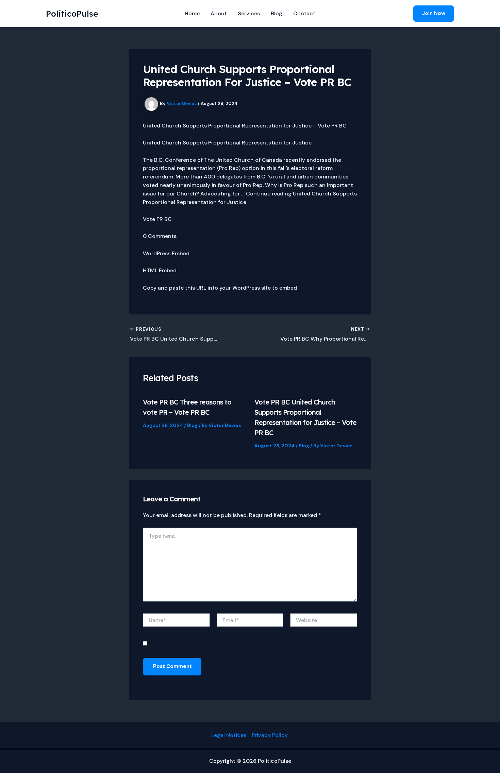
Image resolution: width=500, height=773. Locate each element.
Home (192, 13)
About (219, 13)
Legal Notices (228, 735)
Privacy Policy (270, 735)
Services (249, 13)
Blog (276, 13)
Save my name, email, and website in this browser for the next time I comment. (242, 644)
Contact (304, 13)
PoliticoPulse (72, 13)
